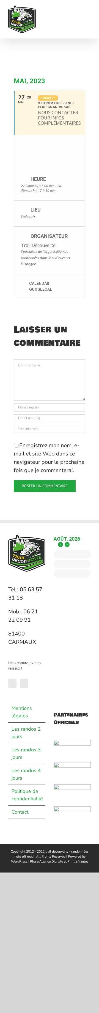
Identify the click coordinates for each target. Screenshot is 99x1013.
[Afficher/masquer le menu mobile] (88, 8)
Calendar (39, 283)
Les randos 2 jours (26, 733)
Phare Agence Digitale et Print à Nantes (59, 861)
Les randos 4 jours (26, 774)
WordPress (19, 861)
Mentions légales (22, 712)
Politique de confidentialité (27, 795)
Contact (20, 812)
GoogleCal (40, 289)
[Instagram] (24, 683)
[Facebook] (12, 683)
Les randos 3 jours (26, 753)
